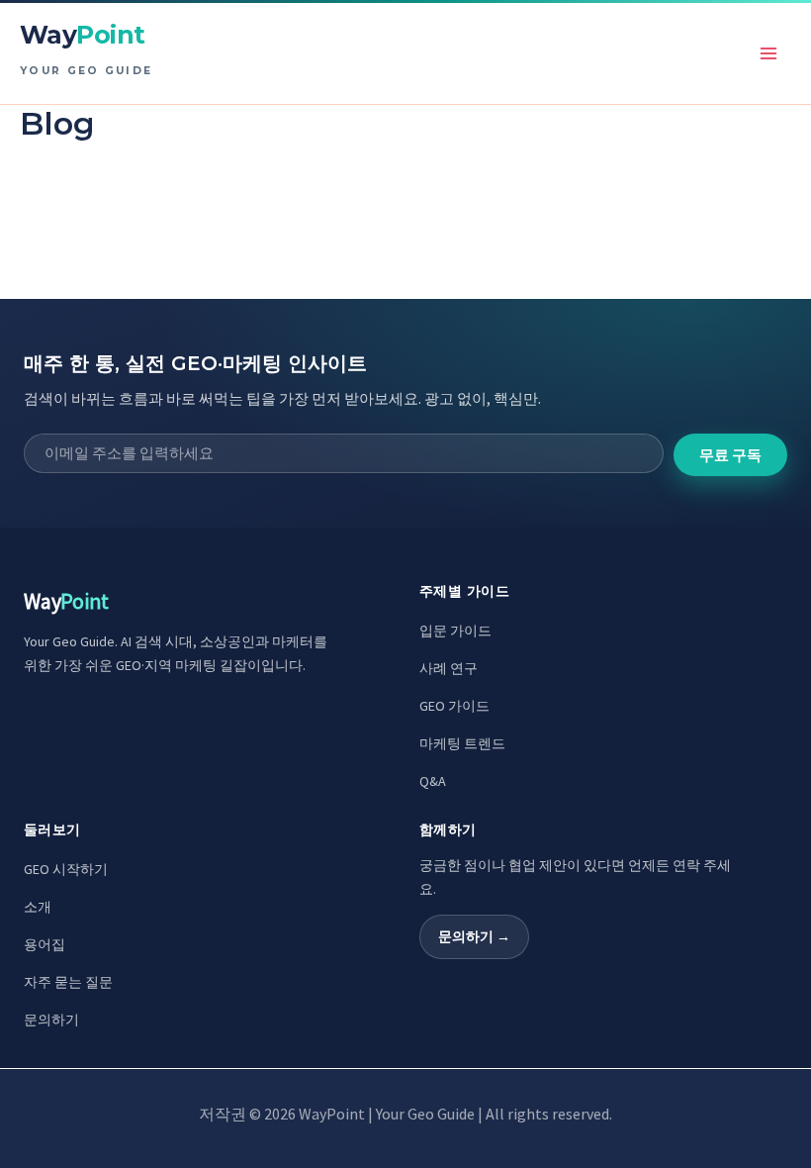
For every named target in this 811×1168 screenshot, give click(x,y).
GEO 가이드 (454, 706)
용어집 (44, 944)
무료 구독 (730, 454)
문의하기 (51, 1019)
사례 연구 (448, 668)
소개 (37, 907)
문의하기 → (474, 936)
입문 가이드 (455, 630)
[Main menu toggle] (769, 53)
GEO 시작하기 (66, 869)
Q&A (432, 781)
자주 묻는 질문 (68, 982)
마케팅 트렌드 (462, 743)
